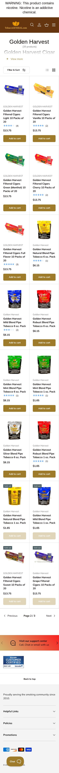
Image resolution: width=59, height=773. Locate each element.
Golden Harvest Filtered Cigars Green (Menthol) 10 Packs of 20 (14, 185)
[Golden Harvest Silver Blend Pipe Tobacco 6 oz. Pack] (14, 430)
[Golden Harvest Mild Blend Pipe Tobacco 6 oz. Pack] (14, 298)
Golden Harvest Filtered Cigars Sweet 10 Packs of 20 (14, 583)
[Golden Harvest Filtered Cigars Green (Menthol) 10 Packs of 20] (14, 160)
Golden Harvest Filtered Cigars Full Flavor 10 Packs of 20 (14, 255)
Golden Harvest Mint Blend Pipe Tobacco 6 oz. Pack (14, 388)
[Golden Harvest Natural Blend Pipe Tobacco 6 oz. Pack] (44, 229)
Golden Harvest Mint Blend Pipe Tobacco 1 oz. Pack (44, 388)
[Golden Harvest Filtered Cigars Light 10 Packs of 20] (14, 90)
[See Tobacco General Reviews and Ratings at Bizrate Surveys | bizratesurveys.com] (13, 662)
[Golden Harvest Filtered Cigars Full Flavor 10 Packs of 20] (14, 229)
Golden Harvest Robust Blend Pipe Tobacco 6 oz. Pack (44, 322)
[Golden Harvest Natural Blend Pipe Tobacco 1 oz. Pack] (14, 495)
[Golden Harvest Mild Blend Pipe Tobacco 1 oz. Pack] (44, 495)
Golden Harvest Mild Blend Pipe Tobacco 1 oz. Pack (44, 519)
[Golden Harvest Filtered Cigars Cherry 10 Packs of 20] (44, 160)
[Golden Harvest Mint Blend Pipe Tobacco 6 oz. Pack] (14, 364)
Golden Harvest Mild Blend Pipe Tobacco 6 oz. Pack (14, 322)
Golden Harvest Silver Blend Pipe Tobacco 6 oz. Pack (14, 453)
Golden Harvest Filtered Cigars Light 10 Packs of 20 (13, 116)
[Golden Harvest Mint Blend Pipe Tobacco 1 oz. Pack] (44, 364)
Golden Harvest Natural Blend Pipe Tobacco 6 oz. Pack (44, 253)
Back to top (30, 679)
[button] (46, 25)
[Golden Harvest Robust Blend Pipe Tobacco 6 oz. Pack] (44, 298)
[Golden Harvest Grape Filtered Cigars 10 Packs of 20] (44, 557)
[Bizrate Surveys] (7, 666)
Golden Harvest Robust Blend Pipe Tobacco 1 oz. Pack (44, 453)
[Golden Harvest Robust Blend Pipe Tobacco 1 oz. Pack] (44, 430)
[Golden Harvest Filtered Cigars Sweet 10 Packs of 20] (14, 557)
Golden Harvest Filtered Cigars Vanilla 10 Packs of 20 (44, 116)
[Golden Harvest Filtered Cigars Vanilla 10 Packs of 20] (44, 90)
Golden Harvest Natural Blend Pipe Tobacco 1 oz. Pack (14, 519)
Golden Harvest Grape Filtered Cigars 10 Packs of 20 (44, 583)
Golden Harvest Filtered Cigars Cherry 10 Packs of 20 (44, 185)
